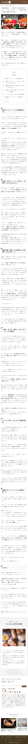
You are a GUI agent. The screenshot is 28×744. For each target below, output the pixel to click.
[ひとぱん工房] (6, 2)
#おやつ (3, 679)
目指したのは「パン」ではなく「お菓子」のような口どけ (15, 82)
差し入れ (20, 740)
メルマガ (15, 740)
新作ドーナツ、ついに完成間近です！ (15, 78)
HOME (2, 736)
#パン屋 (18, 679)
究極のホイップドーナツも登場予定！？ (14, 97)
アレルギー (10, 740)
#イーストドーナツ (11, 679)
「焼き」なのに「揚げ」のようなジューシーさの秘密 (15, 90)
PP (6, 740)
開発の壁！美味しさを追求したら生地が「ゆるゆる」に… (15, 86)
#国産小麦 (4, 681)
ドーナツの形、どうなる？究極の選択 (15, 94)
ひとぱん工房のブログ (10, 5)
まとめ (7, 101)
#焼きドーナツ (11, 681)
